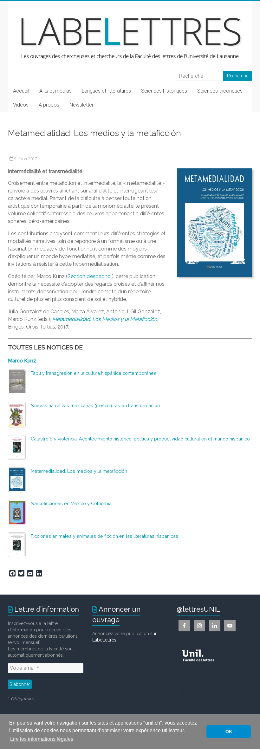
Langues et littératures (106, 91)
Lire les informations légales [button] (41, 739)
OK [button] (228, 731)
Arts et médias (55, 91)
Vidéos (21, 105)
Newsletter (81, 105)
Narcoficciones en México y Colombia (71, 503)
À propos (49, 105)
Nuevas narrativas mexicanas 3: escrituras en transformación (95, 405)
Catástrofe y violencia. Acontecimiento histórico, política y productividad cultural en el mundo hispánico (140, 438)
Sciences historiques (164, 91)
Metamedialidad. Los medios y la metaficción (79, 471)
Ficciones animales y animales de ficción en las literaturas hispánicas (104, 536)
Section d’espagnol (90, 276)
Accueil (21, 91)
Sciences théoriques (220, 91)
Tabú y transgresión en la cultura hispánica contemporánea (93, 373)
